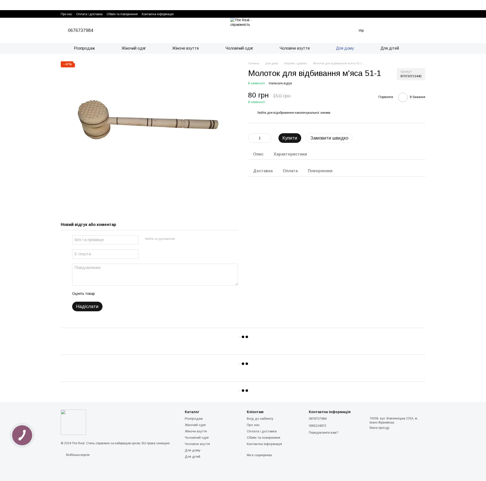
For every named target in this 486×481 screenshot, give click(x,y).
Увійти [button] (261, 112)
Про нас (66, 14)
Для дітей (389, 48)
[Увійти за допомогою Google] (189, 239)
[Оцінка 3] (119, 294)
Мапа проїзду (379, 428)
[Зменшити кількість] (251, 138)
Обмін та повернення (122, 14)
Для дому (345, 48)
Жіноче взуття (185, 48)
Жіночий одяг (134, 48)
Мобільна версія (77, 455)
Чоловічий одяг (239, 48)
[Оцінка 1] (103, 294)
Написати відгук (280, 83)
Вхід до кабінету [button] (260, 418)
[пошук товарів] (421, 48)
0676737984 (80, 30)
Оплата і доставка (89, 14)
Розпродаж (84, 48)
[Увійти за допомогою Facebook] (180, 239)
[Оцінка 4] (128, 294)
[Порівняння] (393, 30)
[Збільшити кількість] (267, 138)
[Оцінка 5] (136, 294)
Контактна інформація (158, 14)
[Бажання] (379, 30)
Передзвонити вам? (323, 432)
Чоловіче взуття (294, 48)
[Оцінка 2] (111, 294)
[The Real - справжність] (73, 422)
